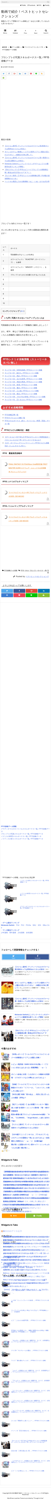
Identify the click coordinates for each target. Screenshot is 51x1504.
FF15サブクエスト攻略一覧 (15, 418)
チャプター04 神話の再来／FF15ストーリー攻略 (23, 382)
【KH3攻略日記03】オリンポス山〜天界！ (19, 1253)
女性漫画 (29, 933)
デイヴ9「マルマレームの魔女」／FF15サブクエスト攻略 (29, 1350)
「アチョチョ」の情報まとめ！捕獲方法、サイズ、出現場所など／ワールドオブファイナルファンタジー (30, 1381)
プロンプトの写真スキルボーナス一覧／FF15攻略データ (22, 834)
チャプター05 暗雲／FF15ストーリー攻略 (21, 385)
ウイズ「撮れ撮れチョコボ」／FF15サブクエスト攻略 (28, 1360)
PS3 (22, 925)
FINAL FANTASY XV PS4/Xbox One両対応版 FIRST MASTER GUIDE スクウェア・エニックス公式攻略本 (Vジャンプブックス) (28, 468)
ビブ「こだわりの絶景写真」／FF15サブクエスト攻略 (28, 1320)
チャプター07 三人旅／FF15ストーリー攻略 (22, 391)
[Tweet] (3, 73)
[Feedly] (3, 78)
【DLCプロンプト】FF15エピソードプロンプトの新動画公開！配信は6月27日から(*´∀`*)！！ (32, 1032)
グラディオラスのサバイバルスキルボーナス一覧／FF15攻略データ (35, 907)
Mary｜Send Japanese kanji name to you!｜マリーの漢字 (25, 1280)
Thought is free (38, 1498)
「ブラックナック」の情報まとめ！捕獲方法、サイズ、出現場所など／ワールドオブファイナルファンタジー (30, 1401)
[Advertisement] (25, 110)
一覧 (45, 570)
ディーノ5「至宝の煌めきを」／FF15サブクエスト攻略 (28, 1431)
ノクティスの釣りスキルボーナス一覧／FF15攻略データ (22, 839)
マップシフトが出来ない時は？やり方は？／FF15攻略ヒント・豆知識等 (30, 1311)
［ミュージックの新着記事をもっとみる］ (17, 1211)
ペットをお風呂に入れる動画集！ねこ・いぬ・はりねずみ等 (27, 181)
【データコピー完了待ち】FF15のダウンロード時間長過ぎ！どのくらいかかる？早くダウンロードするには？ (29, 1441)
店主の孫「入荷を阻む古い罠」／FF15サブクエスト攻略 (29, 1451)
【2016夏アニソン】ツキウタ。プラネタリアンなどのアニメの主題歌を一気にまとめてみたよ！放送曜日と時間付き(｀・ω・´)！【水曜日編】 (30, 1137)
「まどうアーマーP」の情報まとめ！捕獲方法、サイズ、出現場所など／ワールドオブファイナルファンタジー (30, 1411)
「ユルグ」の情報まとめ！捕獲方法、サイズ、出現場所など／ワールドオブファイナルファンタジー (30, 1371)
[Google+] (14, 73)
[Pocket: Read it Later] (30, 73)
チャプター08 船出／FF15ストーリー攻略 (21, 394)
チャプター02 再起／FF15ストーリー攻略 (21, 376)
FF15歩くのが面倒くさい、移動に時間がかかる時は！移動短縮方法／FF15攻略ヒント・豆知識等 (30, 1331)
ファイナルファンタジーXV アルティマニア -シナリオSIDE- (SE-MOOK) (28, 494)
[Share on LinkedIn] (20, 73)
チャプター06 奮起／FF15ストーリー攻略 (21, 388)
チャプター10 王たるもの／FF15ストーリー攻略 (23, 400)
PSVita (28, 925)
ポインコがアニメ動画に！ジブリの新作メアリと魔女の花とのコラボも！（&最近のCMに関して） (32, 985)
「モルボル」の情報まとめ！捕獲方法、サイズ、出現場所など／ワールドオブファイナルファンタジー (30, 1341)
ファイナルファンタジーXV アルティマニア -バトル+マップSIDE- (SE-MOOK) (28, 519)
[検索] (48, 2)
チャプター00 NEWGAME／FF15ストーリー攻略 (23, 370)
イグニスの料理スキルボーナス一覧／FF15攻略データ (21, 836)
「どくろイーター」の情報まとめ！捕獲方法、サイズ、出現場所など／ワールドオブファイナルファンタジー (30, 1391)
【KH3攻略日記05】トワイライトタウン (18, 1237)
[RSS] (41, 73)
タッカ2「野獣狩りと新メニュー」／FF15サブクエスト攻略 (30, 1421)
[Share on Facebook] (9, 73)
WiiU (34, 925)
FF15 (22, 570)
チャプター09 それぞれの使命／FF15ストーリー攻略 (25, 397)
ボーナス (40, 570)
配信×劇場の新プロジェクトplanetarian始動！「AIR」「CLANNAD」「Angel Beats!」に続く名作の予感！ (30, 1117)
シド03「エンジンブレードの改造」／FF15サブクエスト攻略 (30, 1301)
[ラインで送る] (36, 73)
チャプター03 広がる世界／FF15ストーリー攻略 (23, 379)
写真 (48, 571)
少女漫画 (21, 933)
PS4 (17, 925)
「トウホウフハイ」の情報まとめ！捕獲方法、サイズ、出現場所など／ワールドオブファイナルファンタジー (30, 1461)
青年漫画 (12, 933)
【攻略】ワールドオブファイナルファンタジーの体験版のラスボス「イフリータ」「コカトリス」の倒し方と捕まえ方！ (30, 1087)
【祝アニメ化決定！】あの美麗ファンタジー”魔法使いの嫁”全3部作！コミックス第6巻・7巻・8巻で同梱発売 (30, 1107)
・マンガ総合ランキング (10, 930)
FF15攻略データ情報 (10, 570)
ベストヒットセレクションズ (37, 576)
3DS (39, 925)
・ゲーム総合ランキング (10, 923)
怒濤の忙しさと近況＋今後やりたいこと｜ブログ (21, 1270)
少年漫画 (4, 933)
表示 (22, 311)
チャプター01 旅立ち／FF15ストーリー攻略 (22, 373)
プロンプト (33, 570)
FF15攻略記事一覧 (11, 415)
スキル (27, 570)
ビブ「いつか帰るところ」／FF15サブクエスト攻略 (27, 1471)
